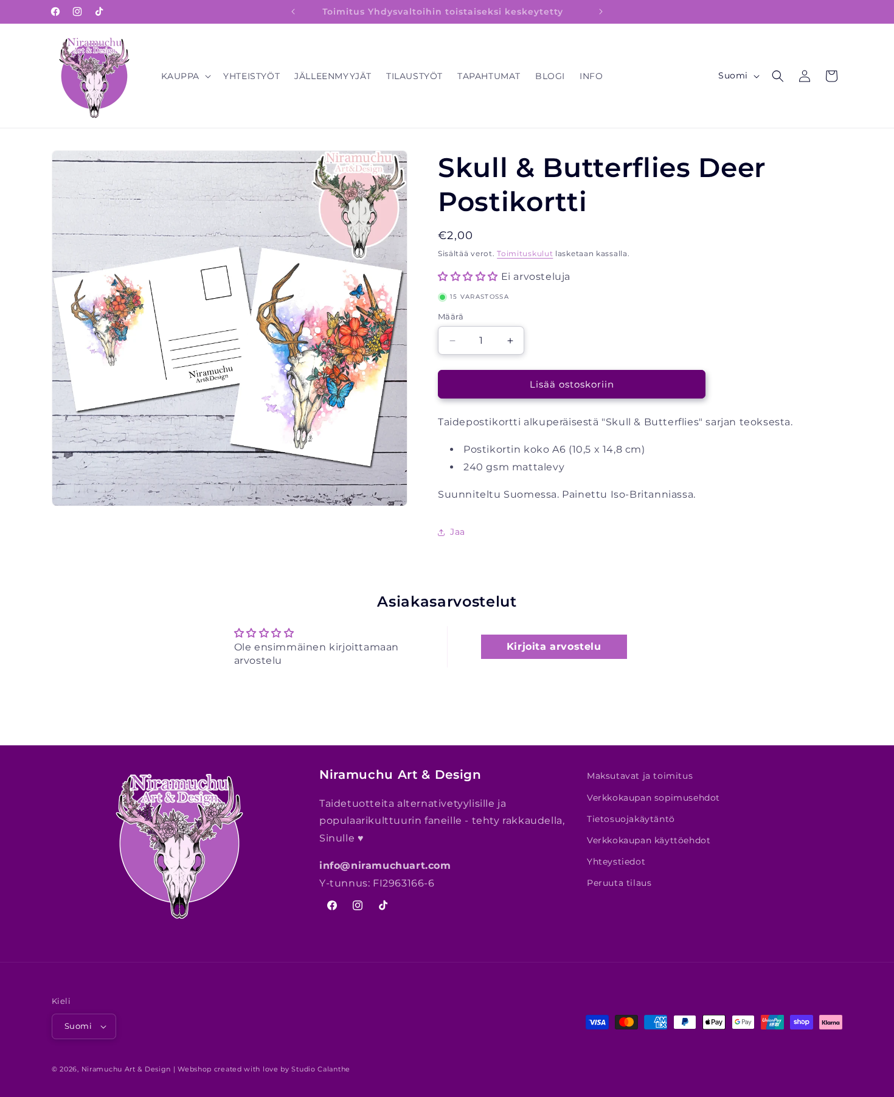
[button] (185, 76)
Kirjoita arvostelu (554, 646)
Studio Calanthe (320, 1069)
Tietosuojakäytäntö (631, 818)
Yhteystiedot (616, 861)
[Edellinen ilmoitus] (293, 11)
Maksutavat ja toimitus (640, 775)
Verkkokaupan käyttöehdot (648, 840)
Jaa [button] (457, 531)
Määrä (450, 316)
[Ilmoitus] (600, 11)
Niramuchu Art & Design (126, 1069)
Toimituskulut (525, 253)
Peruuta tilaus (619, 882)
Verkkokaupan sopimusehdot (653, 797)
